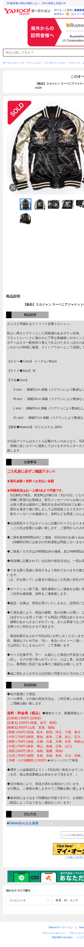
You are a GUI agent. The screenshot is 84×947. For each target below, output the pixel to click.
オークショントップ (13, 62)
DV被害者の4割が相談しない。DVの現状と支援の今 (36, 3)
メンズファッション (54, 62)
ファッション (34, 62)
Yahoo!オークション (60, 927)
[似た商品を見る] (13, 187)
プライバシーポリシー (53, 933)
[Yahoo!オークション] (27, 9)
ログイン (59, 14)
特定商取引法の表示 (62, 937)
